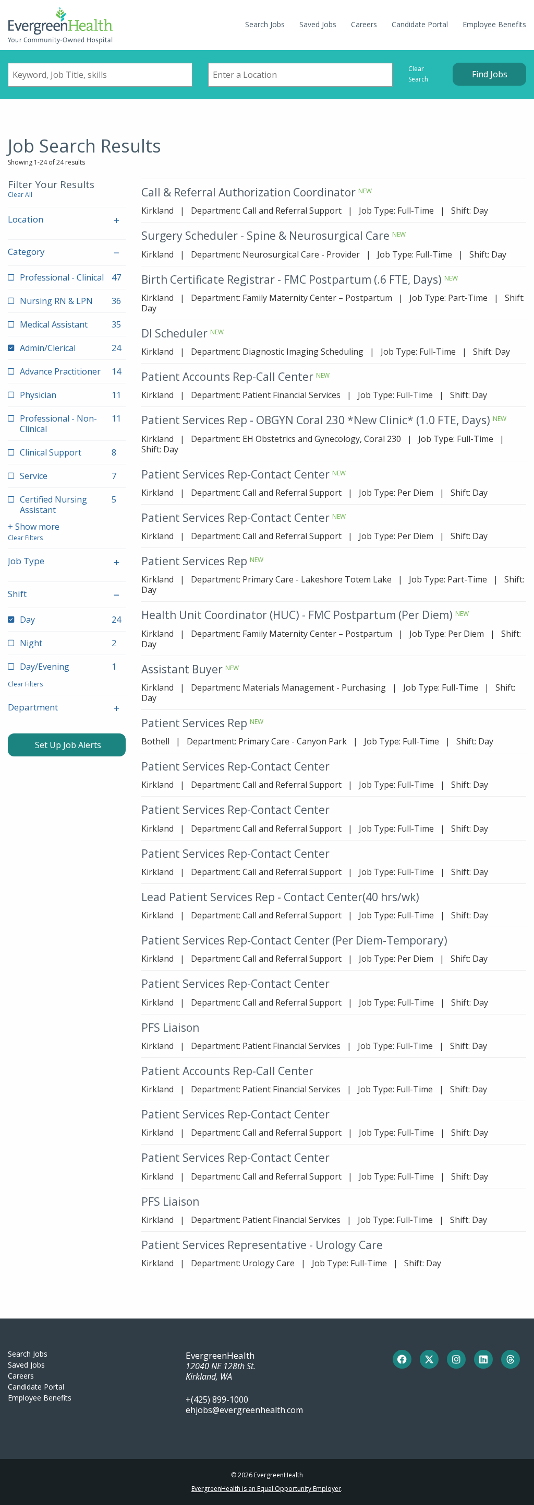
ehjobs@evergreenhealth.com (244, 1410)
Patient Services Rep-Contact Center (235, 474)
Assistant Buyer (182, 669)
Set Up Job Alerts (67, 745)
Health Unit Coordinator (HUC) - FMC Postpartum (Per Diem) (297, 615)
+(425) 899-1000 (217, 1399)
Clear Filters (25, 537)
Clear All (20, 194)
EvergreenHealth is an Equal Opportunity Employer (266, 1488)
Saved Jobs (317, 24)
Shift (17, 593)
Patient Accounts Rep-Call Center (227, 376)
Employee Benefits (494, 24)
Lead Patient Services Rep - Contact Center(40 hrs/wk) (280, 897)
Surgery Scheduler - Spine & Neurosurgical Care (265, 235)
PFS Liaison (170, 1027)
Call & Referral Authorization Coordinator (248, 192)
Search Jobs (265, 24)
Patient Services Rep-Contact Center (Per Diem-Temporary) (294, 940)
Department (33, 707)
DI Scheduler (174, 333)
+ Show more (33, 526)
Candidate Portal (420, 24)
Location (25, 219)
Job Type (26, 560)
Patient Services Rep (194, 561)
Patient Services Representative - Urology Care (262, 1245)
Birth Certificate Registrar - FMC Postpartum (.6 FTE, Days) (291, 279)
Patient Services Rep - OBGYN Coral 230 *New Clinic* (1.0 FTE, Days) (315, 420)
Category (26, 251)
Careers (364, 24)
